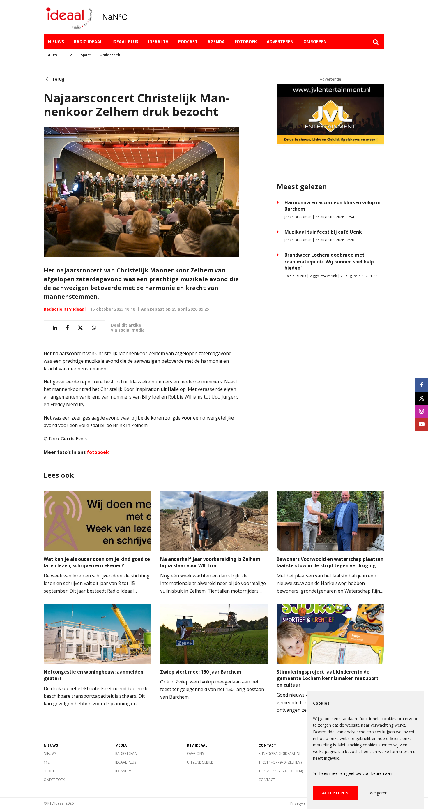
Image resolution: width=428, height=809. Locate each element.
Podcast (188, 41)
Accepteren (335, 793)
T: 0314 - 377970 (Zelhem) (280, 762)
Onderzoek (110, 54)
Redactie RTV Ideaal (65, 309)
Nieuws (56, 41)
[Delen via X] (80, 328)
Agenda (216, 41)
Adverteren (280, 41)
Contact (267, 779)
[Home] (68, 17)
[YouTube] (421, 424)
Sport (86, 54)
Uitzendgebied (200, 762)
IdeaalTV (158, 41)
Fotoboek (246, 41)
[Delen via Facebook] (67, 328)
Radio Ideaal (88, 41)
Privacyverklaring (304, 803)
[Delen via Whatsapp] (93, 328)
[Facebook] (421, 385)
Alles (52, 54)
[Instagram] (421, 411)
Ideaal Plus (125, 41)
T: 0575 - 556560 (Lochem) (281, 771)
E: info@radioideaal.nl (280, 753)
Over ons (195, 753)
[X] (421, 398)
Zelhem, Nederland (130, 17)
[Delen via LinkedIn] (54, 328)
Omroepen (315, 41)
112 (69, 54)
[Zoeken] (375, 41)
